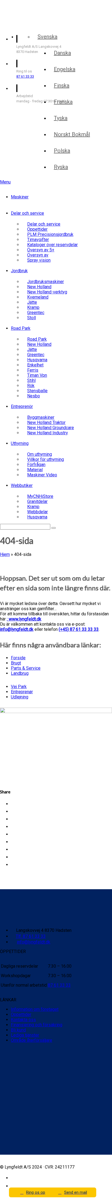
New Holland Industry (47, 432)
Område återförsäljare (31, 1040)
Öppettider (21, 1014)
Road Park (20, 328)
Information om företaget (34, 1009)
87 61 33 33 (25, 76)
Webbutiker (22, 485)
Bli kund (18, 1030)
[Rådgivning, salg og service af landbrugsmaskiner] (34, 10)
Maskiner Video (42, 474)
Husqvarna (37, 517)
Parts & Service (26, 668)
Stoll (31, 317)
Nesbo (33, 395)
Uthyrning (20, 443)
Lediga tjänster (25, 1035)
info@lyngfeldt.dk (16, 629)
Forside (18, 657)
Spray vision (39, 260)
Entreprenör (22, 406)
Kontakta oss (23, 1019)
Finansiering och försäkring (36, 1024)
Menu (5, 182)
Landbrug (20, 673)
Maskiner (20, 197)
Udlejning (19, 696)
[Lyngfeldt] (31, 24)
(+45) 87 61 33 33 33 (79, 629)
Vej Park (19, 686)
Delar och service (27, 213)
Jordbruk (19, 270)
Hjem (5, 554)
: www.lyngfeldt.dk (24, 619)
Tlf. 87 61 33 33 (31, 936)
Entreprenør (22, 691)
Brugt (16, 663)
